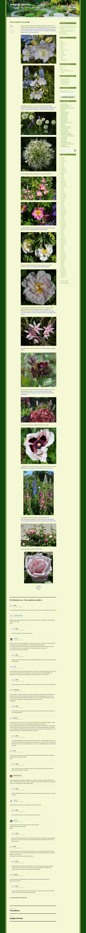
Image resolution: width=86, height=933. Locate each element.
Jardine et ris (63, 125)
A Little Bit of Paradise (65, 113)
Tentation (62, 72)
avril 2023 (62, 160)
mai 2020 (62, 189)
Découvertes (63, 44)
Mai (61, 68)
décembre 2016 (63, 239)
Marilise (62, 78)
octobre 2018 (63, 213)
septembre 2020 (63, 186)
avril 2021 (62, 177)
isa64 (14, 666)
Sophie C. (15, 800)
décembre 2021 (63, 169)
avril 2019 (62, 205)
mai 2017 (62, 233)
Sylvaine (15, 820)
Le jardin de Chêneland (65, 106)
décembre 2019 (63, 194)
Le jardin (62, 51)
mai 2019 (62, 203)
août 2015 (62, 261)
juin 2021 (62, 174)
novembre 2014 (63, 273)
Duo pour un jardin (64, 118)
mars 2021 (62, 178)
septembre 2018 (63, 214)
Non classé (63, 53)
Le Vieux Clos (63, 109)
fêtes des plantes (64, 49)
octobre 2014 (63, 274)
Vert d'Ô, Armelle (64, 121)
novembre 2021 (63, 170)
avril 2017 (62, 234)
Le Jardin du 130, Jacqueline (66, 142)
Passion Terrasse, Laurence (66, 133)
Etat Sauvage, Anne (64, 130)
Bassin (62, 41)
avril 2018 (62, 218)
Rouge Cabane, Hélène (65, 131)
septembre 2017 (63, 227)
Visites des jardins (64, 60)
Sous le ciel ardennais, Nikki (66, 105)
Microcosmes (63, 123)
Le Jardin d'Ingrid (64, 138)
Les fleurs (12, 32)
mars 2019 (62, 206)
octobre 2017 (63, 226)
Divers (62, 45)
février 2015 (63, 269)
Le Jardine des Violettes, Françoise (67, 143)
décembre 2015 (63, 255)
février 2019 (63, 207)
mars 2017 (62, 235)
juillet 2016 (63, 246)
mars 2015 (62, 267)
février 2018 (63, 221)
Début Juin (68, 78)
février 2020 (63, 193)
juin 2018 (62, 215)
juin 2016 (62, 247)
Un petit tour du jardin (64, 69)
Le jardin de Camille (64, 129)
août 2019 (62, 199)
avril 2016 (62, 250)
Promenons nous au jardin (65, 126)
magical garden (20, 4)
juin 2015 (62, 263)
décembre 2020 (63, 182)
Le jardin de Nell (63, 145)
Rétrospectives (63, 55)
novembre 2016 (63, 241)
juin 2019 (62, 202)
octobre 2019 (63, 197)
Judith (11, 29)
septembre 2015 (63, 259)
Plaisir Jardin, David (64, 119)
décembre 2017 (63, 223)
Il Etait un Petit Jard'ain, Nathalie (67, 134)
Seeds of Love (63, 59)
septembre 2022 (63, 161)
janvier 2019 (63, 209)
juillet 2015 (63, 262)
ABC (61, 40)
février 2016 (63, 253)
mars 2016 (62, 251)
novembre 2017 (63, 225)
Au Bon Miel (63, 110)
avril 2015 (62, 266)
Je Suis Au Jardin (64, 114)
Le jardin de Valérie (64, 103)
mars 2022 (62, 166)
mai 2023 (62, 158)
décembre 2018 (63, 210)
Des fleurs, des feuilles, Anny (66, 127)
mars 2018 (62, 219)
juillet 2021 (63, 173)
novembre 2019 (63, 195)
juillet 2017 (63, 230)
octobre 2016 (63, 242)
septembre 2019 (63, 198)
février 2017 (63, 237)
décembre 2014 (63, 271)
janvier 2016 (63, 254)
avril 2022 (62, 165)
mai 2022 (62, 164)
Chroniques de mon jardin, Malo (66, 122)
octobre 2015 (63, 258)
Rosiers (62, 56)
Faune (62, 47)
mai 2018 (62, 217)
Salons (62, 57)
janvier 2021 (63, 181)
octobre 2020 (63, 185)
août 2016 (62, 245)
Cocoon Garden (63, 139)
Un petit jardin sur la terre (65, 146)
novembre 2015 (63, 257)
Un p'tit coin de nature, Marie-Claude (67, 107)
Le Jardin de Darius (18, 615)
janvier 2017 (63, 238)
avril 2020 (62, 190)
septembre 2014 (63, 275)
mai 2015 (62, 265)
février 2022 (63, 168)
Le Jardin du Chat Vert (65, 111)
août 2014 (62, 277)
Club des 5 (63, 43)
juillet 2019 (63, 201)
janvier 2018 (63, 222)
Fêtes (62, 48)
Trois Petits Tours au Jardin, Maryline (67, 135)
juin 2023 (62, 157)
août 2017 (62, 229)
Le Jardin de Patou (64, 137)
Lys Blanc (15, 638)
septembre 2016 (63, 243)
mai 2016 (62, 249)
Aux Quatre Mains (64, 141)
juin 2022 (62, 162)
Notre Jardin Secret (64, 115)
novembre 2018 (63, 211)
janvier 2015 (63, 270)
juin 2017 (62, 231)
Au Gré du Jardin (64, 117)
